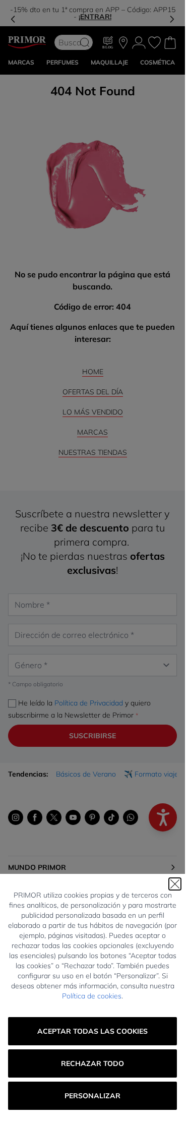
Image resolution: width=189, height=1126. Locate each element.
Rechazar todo (92, 1063)
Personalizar (92, 1095)
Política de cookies (91, 995)
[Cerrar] (175, 884)
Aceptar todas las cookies (92, 1031)
